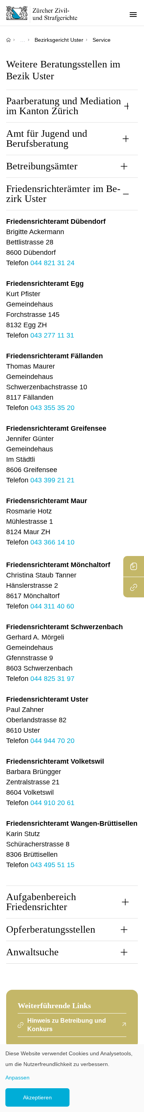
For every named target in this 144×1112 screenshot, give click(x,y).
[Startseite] (8, 40)
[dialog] (72, 1078)
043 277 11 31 (52, 335)
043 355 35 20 (52, 408)
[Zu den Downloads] (133, 566)
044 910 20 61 (52, 803)
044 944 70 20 (52, 741)
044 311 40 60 (52, 606)
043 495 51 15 (52, 865)
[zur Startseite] (46, 14)
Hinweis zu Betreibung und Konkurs (66, 1024)
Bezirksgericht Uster (59, 40)
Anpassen (17, 1077)
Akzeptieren (37, 1097)
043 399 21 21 (52, 480)
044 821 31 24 (52, 263)
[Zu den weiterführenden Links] (133, 587)
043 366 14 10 (52, 542)
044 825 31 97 (52, 678)
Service (102, 40)
